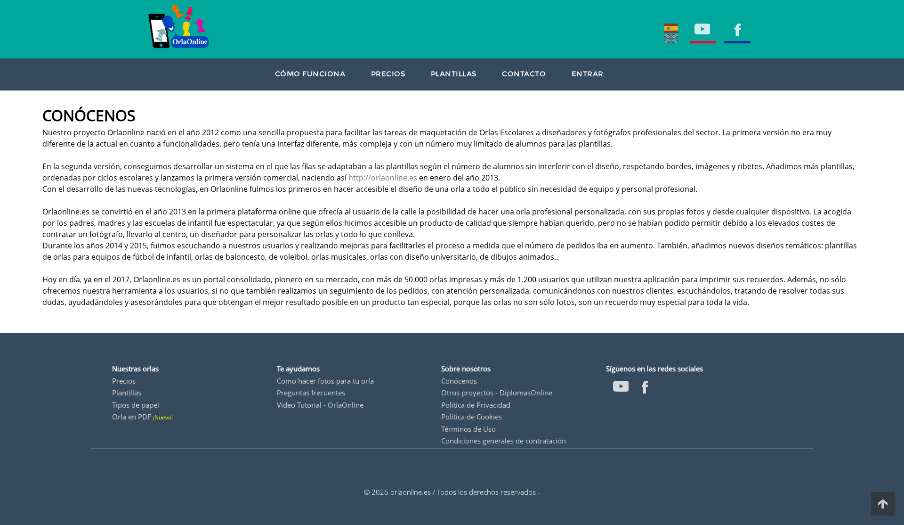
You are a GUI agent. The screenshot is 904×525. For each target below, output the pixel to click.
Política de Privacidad (475, 405)
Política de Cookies (471, 416)
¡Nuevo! (163, 417)
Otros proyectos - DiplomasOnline (496, 392)
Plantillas (126, 392)
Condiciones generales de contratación (503, 440)
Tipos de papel (135, 405)
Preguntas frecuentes (311, 392)
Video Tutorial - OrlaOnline (320, 405)
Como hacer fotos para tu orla (325, 381)
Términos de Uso (468, 429)
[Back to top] (883, 504)
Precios (124, 381)
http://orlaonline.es (382, 177)
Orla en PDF (131, 416)
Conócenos (459, 381)
